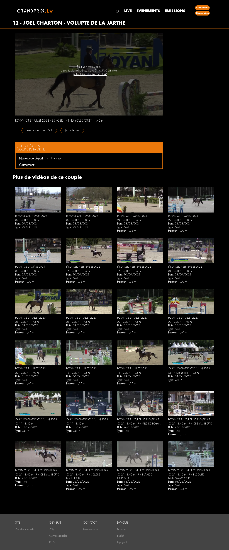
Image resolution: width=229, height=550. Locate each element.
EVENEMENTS (148, 11)
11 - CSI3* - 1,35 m (129, 373)
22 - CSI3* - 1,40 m (27, 373)
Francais (121, 529)
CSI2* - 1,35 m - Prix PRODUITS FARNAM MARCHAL (186, 476)
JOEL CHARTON (29, 146)
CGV (51, 529)
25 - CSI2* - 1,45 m (27, 322)
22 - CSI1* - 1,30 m (180, 220)
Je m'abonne (72, 130)
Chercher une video (25, 529)
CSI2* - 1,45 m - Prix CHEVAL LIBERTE (190, 423)
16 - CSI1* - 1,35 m (78, 271)
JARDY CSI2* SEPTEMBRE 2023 (83, 266)
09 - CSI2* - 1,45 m (129, 322)
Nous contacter (91, 529)
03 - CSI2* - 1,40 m (180, 322)
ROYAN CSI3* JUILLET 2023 (30, 368)
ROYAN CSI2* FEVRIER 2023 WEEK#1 (138, 470)
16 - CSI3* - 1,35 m (78, 373)
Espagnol (122, 542)
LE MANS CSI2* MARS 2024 (31, 216)
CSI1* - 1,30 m (24, 423)
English (120, 535)
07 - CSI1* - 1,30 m (78, 220)
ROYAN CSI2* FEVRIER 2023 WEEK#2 (138, 419)
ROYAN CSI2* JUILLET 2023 (30, 317)
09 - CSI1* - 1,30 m (27, 220)
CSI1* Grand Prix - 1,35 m (183, 373)
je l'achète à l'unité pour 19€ (90, 74)
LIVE (128, 11)
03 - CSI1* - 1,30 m (27, 271)
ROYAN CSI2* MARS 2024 (132, 216)
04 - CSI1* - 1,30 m (180, 271)
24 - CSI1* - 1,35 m (129, 220)
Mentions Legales (58, 535)
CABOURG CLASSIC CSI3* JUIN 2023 (189, 368)
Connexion (202, 13)
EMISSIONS (175, 11)
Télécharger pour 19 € (39, 130)
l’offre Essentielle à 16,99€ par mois (96, 70)
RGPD (52, 542)
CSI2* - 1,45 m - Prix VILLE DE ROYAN (139, 423)
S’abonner (202, 7)
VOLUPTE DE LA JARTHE (31, 149)
